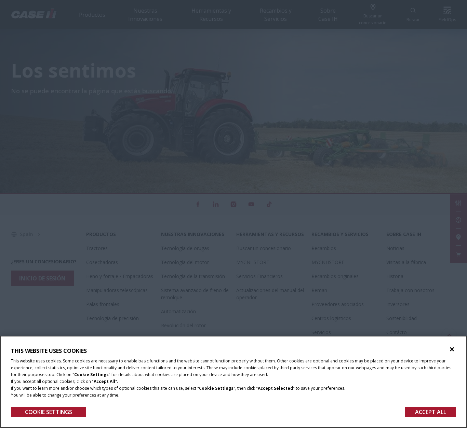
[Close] (452, 349)
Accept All (430, 412)
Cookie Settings (48, 412)
